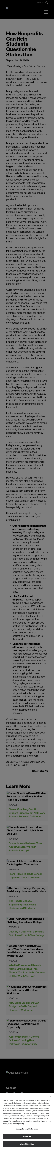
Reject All (27, 1137)
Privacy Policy (18, 1124)
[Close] (51, 1096)
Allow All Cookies (27, 1144)
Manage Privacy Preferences (27, 1129)
